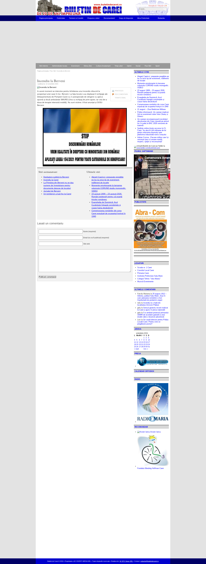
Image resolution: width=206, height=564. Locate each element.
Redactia (161, 18)
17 (149, 342)
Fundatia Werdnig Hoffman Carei (150, 468)
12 (137, 342)
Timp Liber (119, 66)
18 (135, 344)
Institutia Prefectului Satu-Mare (150, 276)
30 (147, 347)
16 (147, 342)
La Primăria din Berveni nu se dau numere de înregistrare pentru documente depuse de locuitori (58, 185)
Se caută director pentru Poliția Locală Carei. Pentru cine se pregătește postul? (152, 322)
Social (138, 66)
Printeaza (119, 91)
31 (149, 347)
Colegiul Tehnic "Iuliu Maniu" (148, 279)
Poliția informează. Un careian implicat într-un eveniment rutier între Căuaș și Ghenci (153, 114)
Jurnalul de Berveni (52, 191)
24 (149, 344)
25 (135, 347)
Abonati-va (161, 5)
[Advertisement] (103, 42)
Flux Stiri (148, 66)
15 (144, 342)
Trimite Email (120, 98)
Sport (157, 66)
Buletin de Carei (71, 7)
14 (142, 342)
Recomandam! (109, 18)
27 (140, 347)
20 (140, 344)
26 (137, 347)
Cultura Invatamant (103, 66)
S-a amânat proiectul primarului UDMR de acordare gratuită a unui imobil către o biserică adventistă (152, 315)
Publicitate (61, 18)
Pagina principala (46, 18)
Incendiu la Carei (50, 180)
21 (142, 344)
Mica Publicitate (143, 18)
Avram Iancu (155, 432)
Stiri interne (43, 66)
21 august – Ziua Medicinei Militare (151, 109)
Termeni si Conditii (76, 18)
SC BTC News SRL (126, 561)
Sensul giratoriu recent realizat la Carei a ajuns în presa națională (152, 309)
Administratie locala (59, 66)
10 (149, 340)
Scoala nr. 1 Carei (144, 267)
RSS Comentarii (121, 94)
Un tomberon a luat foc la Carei (57, 194)
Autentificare (152, 5)
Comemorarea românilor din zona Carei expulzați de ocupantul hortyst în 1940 (109, 213)
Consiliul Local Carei (145, 270)
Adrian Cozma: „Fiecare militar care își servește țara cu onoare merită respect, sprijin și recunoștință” (153, 139)
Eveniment (75, 66)
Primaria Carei (143, 273)
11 (135, 342)
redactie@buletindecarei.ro (149, 561)
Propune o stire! (93, 18)
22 (144, 344)
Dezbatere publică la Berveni (56, 177)
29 (144, 347)
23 (147, 344)
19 (137, 344)
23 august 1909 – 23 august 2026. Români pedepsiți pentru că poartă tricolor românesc (107, 197)
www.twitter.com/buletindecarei (148, 148)
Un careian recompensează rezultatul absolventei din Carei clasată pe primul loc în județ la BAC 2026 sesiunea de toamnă (153, 122)
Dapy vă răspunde (126, 18)
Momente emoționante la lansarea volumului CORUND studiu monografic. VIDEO (109, 188)
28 (142, 347)
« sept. (136, 349)
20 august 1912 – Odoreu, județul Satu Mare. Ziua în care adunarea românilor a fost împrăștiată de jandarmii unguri (151, 297)
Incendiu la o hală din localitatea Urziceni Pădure (148, 304)
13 (140, 342)
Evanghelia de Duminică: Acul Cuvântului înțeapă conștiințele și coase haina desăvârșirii (106, 205)
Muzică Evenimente (145, 281)
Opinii (129, 66)
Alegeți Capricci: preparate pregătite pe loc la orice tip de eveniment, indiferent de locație (107, 180)
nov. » (145, 349)
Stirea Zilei (88, 66)
